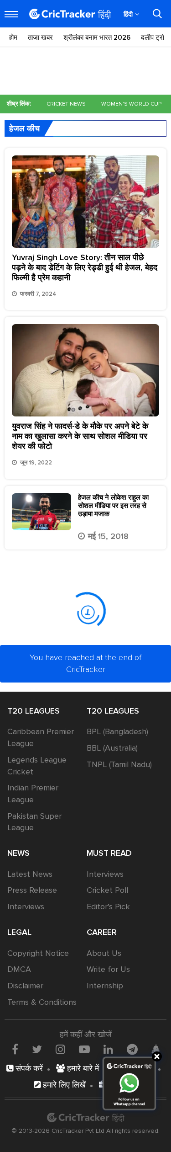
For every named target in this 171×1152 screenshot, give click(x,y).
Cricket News (66, 104)
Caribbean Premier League (40, 737)
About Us (104, 953)
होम (13, 37)
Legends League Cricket (37, 766)
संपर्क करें (28, 1068)
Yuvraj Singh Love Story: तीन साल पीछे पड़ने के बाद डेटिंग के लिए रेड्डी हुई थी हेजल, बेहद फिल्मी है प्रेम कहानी (84, 267)
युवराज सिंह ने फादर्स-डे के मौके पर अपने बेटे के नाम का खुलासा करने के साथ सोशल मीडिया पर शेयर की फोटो (80, 436)
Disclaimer (25, 986)
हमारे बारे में (82, 1068)
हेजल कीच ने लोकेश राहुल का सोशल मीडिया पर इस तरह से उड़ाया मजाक (113, 505)
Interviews (25, 906)
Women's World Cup (131, 104)
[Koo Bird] (155, 1050)
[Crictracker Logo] (70, 14)
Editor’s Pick (108, 906)
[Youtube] (84, 1049)
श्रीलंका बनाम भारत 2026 (96, 37)
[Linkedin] (108, 1049)
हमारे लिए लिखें (63, 1085)
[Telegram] (132, 1049)
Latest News (29, 874)
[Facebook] (15, 1049)
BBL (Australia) (112, 748)
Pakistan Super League (34, 822)
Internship (105, 986)
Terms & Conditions (42, 1002)
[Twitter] (37, 1049)
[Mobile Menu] (11, 14)
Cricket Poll (107, 890)
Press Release (32, 890)
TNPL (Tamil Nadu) (119, 764)
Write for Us (108, 969)
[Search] (157, 13)
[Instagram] (60, 1049)
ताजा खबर (40, 37)
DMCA (19, 969)
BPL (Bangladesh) (117, 731)
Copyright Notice (38, 953)
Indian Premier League (32, 794)
